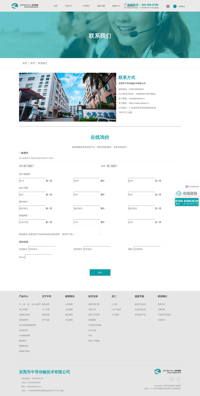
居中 (102, 180)
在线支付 (161, 319)
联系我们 (131, 5)
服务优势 (46, 314)
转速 (103, 165)
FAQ (90, 335)
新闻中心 (116, 5)
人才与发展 (116, 309)
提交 (100, 272)
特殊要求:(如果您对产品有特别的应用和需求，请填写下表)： (47, 234)
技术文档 (92, 330)
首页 (56, 5)
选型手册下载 (94, 304)
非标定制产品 (140, 314)
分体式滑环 (23, 330)
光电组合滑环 (24, 314)
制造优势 (46, 304)
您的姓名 (24, 248)
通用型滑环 (23, 346)
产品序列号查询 (164, 314)
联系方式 (161, 304)
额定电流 (24, 201)
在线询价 (161, 309)
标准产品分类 (140, 304)
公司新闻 (69, 304)
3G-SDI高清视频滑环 (27, 325)
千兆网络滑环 (24, 335)
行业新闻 (69, 319)
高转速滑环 (23, 319)
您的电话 (78, 248)
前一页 (49, 180)
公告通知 (69, 309)
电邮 (131, 248)
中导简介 (86, 5)
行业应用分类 (140, 309)
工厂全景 (46, 309)
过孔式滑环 (23, 309)
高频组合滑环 (24, 351)
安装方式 (92, 309)
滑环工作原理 (94, 314)
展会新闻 (69, 314)
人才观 (114, 304)
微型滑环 (22, 340)
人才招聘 (115, 314)
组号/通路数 (25, 173)
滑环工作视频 (94, 340)
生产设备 (46, 319)
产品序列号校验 (94, 325)
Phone (22, 257)
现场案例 (92, 319)
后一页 (158, 180)
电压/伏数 (24, 187)
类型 (21, 165)
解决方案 (101, 5)
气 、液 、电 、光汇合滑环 (30, 304)
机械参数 (24, 215)
